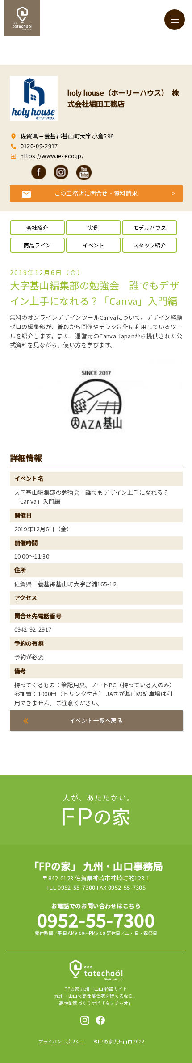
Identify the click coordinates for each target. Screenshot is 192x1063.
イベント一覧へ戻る (96, 720)
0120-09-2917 (39, 146)
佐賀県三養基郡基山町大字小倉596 (67, 136)
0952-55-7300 (96, 920)
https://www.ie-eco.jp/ (51, 155)
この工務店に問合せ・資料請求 (96, 193)
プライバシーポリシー (61, 1041)
